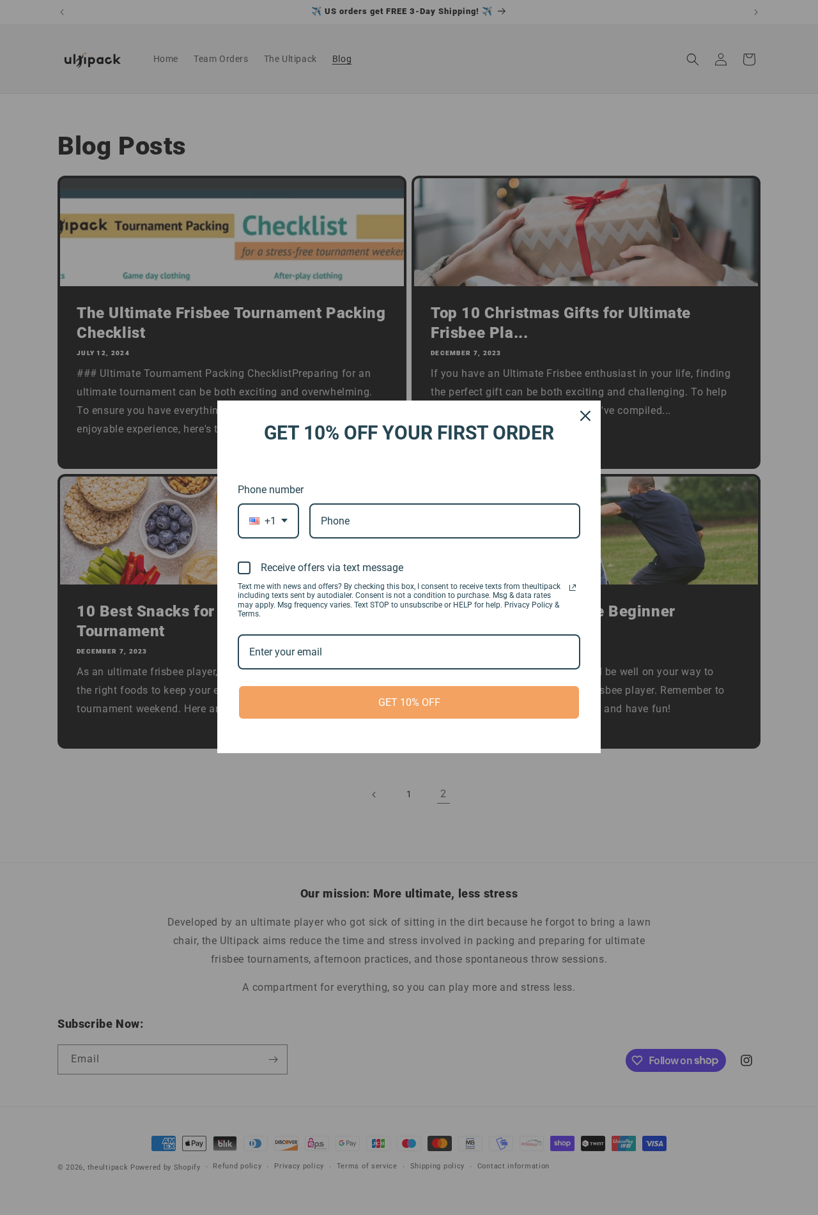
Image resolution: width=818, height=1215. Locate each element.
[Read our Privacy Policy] (572, 587)
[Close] (585, 416)
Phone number (271, 490)
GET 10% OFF (409, 702)
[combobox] (268, 521)
